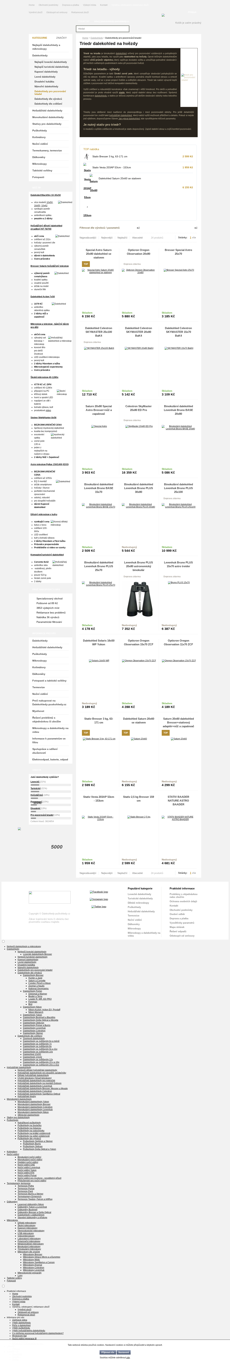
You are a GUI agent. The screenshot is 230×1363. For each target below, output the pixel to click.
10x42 (44, 205)
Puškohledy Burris (32, 1143)
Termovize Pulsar (26, 1188)
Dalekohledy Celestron (34, 1030)
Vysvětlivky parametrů (182, 922)
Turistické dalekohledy (140, 898)
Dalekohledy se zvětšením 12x (38, 1059)
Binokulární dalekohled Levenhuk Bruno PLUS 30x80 (138, 488)
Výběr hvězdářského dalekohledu (28, 1330)
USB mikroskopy (26, 1233)
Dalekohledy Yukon (32, 1015)
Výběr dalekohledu (21, 1322)
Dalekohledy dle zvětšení (48, 103)
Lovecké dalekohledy (139, 894)
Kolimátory (39, 137)
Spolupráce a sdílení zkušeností (45, 751)
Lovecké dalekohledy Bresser (37, 954)
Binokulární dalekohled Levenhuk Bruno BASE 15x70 (98, 488)
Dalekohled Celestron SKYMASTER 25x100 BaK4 (98, 332)
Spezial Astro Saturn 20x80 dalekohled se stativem (99, 253)
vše (194, 237)
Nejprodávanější (88, 237)
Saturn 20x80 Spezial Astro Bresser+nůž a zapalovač (99, 410)
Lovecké (35, 782)
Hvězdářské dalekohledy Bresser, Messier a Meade (43, 1088)
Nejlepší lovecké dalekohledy (50, 62)
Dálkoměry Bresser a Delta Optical (34, 1212)
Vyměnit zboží (36, 12)
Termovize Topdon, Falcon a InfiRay (35, 1199)
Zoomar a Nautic (36, 986)
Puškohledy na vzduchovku (31, 1130)
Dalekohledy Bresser (33, 975)
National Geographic (38, 988)
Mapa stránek (177, 927)
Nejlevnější (107, 237)
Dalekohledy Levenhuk (34, 1028)
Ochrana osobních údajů (183, 901)
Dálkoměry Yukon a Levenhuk (32, 1207)
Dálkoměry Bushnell (27, 1209)
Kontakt (103, 5)
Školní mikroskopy (26, 1225)
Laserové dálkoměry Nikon (31, 1204)
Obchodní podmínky (48, 5)
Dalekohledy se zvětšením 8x (37, 1046)
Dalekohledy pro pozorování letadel (50, 92)
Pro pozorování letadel (42, 815)
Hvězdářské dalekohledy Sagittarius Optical (39, 1094)
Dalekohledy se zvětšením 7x (37, 1044)
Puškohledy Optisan (33, 1146)
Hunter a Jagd (35, 978)
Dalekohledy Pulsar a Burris (36, 1025)
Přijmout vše (107, 1352)
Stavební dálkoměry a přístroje (32, 1217)
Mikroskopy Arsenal (32, 1265)
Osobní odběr (177, 914)
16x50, (37, 205)
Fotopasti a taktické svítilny (49, 680)
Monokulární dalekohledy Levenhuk (35, 1109)
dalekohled (121, 53)
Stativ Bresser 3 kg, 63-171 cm (109, 156)
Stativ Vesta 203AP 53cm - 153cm (111, 167)
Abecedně (137, 237)
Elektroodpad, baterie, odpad (50, 759)
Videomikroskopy (26, 1236)
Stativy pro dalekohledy (46, 123)
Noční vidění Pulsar (27, 1175)
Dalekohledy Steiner (33, 1033)
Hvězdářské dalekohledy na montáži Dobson (39, 1083)
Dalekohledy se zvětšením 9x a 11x (40, 1049)
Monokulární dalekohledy (48, 117)
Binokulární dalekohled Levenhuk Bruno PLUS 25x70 (98, 566)
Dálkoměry (38, 157)
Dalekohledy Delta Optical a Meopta (40, 1020)
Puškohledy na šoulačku (30, 1125)
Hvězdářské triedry (27, 1096)
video (48, 410)
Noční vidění (40, 143)
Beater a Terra (35, 996)
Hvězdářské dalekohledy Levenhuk (35, 1086)
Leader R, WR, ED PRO (40, 999)
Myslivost (38, 711)
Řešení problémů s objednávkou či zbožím (46, 719)
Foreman (32, 1001)
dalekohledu (101, 96)
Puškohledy (39, 130)
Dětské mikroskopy (138, 902)
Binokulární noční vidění (29, 1157)
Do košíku (108, 314)
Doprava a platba (70, 5)
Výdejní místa (89, 5)
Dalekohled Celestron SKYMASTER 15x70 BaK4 (178, 332)
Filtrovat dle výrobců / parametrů (100, 227)
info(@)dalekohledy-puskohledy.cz (111, 21)
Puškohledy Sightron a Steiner (38, 1141)
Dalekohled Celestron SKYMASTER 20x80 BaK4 (138, 332)
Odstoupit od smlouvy (57, 12)
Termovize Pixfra (26, 1186)
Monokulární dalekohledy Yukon (33, 1101)
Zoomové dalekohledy (34, 1038)
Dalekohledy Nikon (32, 1007)
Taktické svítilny (42, 170)
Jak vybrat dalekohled (129, 118)
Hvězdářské (37, 795)
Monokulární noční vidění (30, 1159)
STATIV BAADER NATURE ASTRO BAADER (178, 800)
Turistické (36, 788)
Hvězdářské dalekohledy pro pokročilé (36, 1080)
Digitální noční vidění (28, 1162)
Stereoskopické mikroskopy (31, 1230)
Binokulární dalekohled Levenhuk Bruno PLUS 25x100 (178, 488)
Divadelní (36, 808)
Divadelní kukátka (44, 81)
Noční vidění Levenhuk (29, 1167)
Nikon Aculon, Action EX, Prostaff (44, 1009)
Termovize (38, 687)
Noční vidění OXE (26, 1165)
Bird (30, 1004)
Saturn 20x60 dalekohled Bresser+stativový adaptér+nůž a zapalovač (178, 722)
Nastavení (123, 1352)
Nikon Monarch (35, 1012)
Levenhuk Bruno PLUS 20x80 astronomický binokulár (138, 566)
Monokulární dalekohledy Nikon (33, 1112)
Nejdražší (122, 237)
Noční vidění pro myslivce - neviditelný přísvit (39, 1178)
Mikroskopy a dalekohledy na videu (50, 730)
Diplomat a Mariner (37, 994)
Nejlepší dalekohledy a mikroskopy (46, 47)
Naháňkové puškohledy (29, 1122)
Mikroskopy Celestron (33, 1267)
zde (128, 1357)
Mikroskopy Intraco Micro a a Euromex (41, 1257)
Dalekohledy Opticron (33, 1023)
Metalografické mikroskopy (31, 1244)
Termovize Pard (25, 1191)
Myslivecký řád (19, 1336)
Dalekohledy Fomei (32, 991)
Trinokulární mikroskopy (29, 1249)
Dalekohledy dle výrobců (48, 99)
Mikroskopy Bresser (32, 1254)
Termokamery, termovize (47, 150)
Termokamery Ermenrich (30, 1196)
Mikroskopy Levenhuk (33, 1270)
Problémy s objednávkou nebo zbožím (183, 895)
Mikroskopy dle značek (29, 1251)
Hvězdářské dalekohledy (47, 110)
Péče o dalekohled (21, 1325)
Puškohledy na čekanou (29, 1128)
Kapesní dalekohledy (46, 71)
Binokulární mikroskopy (29, 1246)
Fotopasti (38, 177)
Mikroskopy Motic (31, 1259)
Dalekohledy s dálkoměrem (31, 1215)
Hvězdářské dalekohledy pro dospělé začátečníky (42, 1073)
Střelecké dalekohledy (28, 1115)
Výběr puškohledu (21, 1328)
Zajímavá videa (19, 1320)
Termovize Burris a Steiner (30, 1194)
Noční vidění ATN (26, 1172)
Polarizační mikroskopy (29, 1241)
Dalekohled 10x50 (32, 1054)
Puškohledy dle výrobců (29, 1138)
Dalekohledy (97, 38)
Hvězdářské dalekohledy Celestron (35, 1091)
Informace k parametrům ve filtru (49, 740)
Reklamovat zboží (80, 12)
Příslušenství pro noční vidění (32, 1180)
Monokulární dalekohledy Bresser (34, 1104)
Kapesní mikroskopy (27, 1228)
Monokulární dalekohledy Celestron (35, 1107)
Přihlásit (192, 12)
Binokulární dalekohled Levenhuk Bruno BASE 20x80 (178, 410)
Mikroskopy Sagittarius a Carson (39, 1262)
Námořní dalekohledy (46, 86)
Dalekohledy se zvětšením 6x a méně (41, 1041)
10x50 (50, 202)
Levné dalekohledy (44, 76)
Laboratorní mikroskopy (29, 1238)
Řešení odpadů (178, 931)
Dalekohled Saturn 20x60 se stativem (120, 178)
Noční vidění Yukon (27, 1170)
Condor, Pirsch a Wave (39, 983)
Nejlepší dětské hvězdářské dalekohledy (37, 1070)
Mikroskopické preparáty (30, 1273)
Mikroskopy (39, 163)
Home (32, 5)
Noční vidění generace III (24, 1338)
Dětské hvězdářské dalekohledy (33, 1075)
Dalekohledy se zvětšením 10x (38, 1052)
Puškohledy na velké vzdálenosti (34, 1136)
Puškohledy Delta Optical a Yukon (39, 1149)
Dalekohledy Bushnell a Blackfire (39, 1017)
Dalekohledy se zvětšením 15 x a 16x (41, 1062)
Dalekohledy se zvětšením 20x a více (41, 1065)
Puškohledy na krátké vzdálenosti (34, 1133)
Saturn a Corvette (36, 980)
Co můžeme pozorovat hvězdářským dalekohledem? (38, 1333)
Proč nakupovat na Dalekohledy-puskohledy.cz (49, 702)
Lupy (20, 1275)
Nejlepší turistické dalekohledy (51, 67)
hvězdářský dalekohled (120, 115)
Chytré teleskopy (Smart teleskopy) (35, 1078)
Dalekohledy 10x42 (32, 1057)
